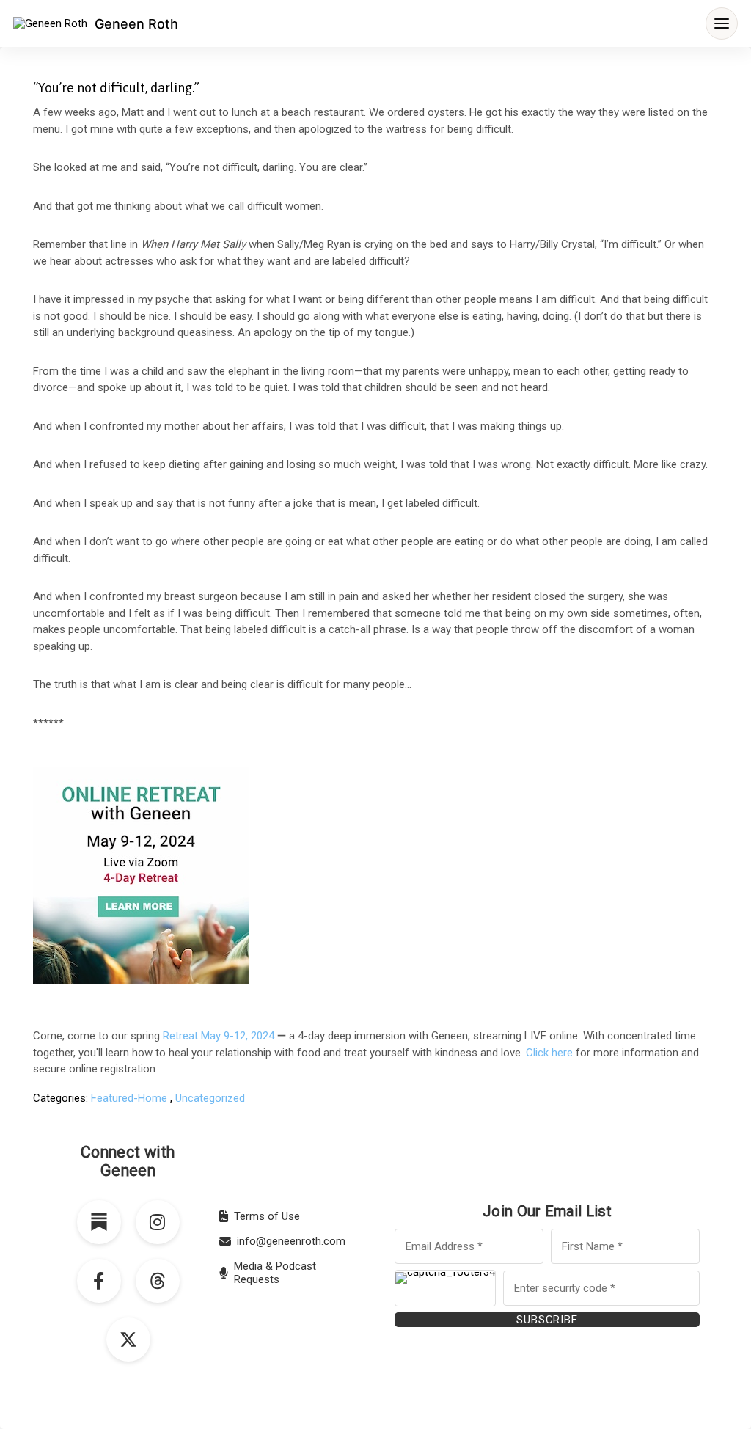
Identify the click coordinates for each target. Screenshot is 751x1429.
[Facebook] (99, 1281)
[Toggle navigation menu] (722, 23)
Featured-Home (129, 1098)
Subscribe (546, 1319)
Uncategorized (210, 1098)
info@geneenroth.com (291, 1241)
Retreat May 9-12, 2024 (218, 1035)
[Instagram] (158, 1222)
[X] (128, 1339)
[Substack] (99, 1222)
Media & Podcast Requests (275, 1273)
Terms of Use (267, 1216)
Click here (549, 1052)
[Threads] (158, 1281)
